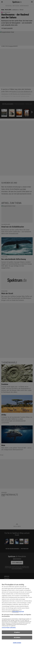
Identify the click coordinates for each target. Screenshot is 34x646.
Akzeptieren (17, 632)
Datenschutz (15, 611)
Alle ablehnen (17, 637)
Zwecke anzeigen (17, 642)
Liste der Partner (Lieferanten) (9, 627)
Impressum (21, 611)
